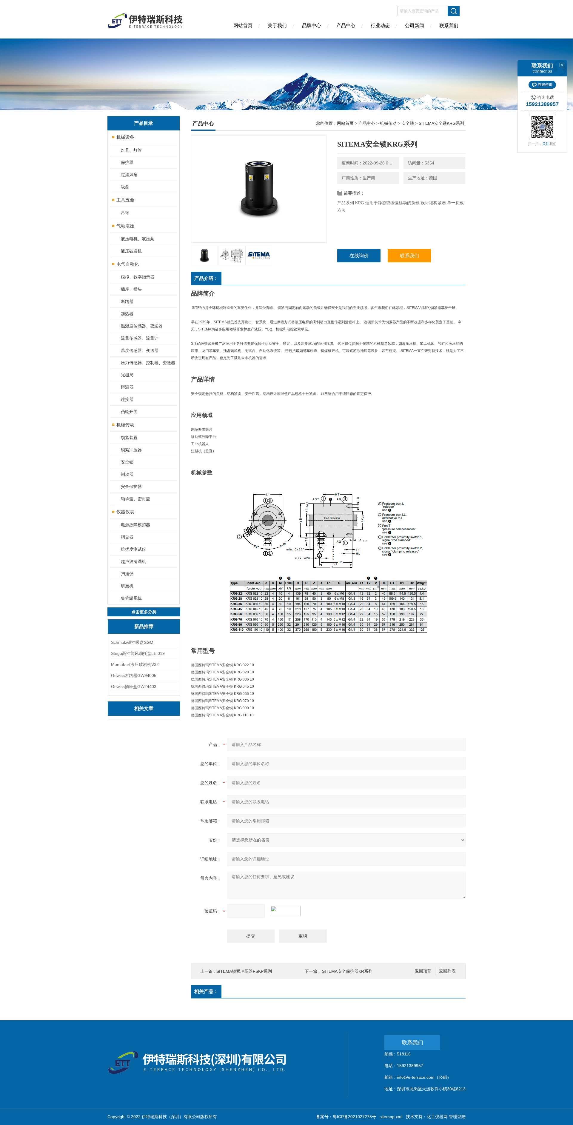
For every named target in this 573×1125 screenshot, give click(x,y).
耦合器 (127, 537)
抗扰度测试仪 (133, 549)
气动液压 (125, 225)
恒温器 (127, 387)
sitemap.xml (391, 1116)
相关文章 (143, 708)
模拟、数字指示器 (137, 277)
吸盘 (125, 186)
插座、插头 (131, 289)
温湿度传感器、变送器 (142, 326)
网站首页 (242, 25)
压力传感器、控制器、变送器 (148, 362)
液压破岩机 (131, 251)
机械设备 (125, 137)
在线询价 (359, 255)
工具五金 (125, 199)
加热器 (127, 313)
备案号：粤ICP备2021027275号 (346, 1116)
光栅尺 (127, 375)
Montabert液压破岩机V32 (135, 664)
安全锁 (127, 462)
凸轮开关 (129, 411)
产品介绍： (206, 278)
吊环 (125, 212)
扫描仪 (127, 573)
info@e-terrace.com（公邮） (424, 1077)
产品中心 (345, 25)
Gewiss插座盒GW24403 (133, 686)
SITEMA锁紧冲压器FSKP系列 (244, 971)
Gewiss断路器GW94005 (133, 675)
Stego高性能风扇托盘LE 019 (138, 653)
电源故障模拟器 (135, 524)
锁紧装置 (129, 437)
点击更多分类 (143, 612)
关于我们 (277, 25)
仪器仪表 (125, 511)
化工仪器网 (437, 1116)
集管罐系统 (131, 598)
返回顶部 (423, 971)
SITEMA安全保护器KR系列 (347, 971)
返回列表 (447, 971)
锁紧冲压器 (131, 449)
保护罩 (127, 162)
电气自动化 (127, 264)
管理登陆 (457, 1116)
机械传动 (125, 424)
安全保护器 (131, 486)
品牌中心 (311, 25)
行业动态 (380, 25)
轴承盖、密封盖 (135, 498)
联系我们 (448, 25)
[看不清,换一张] (288, 911)
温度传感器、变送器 (139, 350)
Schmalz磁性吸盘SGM (132, 642)
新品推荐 (143, 626)
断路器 (127, 301)
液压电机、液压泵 (137, 238)
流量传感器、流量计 (139, 338)
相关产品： (206, 991)
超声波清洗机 (133, 561)
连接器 (127, 399)
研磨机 (127, 586)
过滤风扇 (129, 174)
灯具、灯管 (131, 150)
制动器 (127, 474)
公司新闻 (414, 25)
